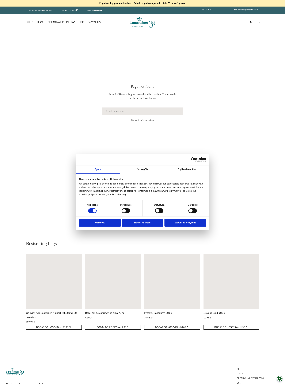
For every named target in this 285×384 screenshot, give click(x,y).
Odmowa (99, 222)
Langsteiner (148, 120)
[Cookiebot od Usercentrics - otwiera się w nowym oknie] (193, 159)
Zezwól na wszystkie (185, 222)
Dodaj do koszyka (53, 327)
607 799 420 (207, 10)
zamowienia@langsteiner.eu (246, 10)
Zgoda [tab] (98, 169)
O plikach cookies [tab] (187, 169)
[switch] (126, 210)
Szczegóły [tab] (142, 169)
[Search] (178, 111)
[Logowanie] (250, 22)
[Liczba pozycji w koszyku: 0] (258, 22)
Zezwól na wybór (142, 222)
